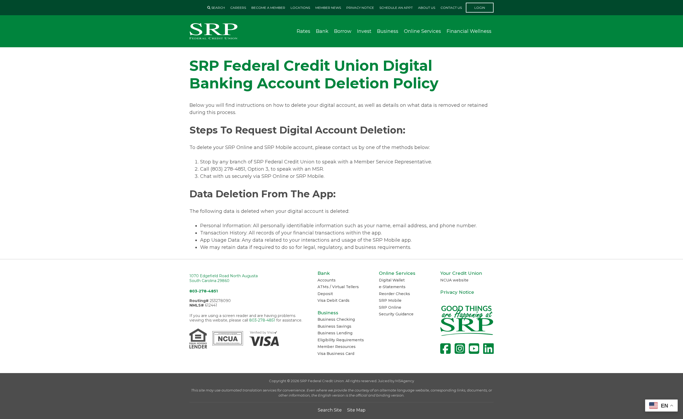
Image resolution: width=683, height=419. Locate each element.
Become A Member (268, 8)
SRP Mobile (390, 300)
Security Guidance (396, 314)
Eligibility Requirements (340, 340)
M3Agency (404, 381)
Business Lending (334, 333)
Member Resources (336, 346)
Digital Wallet (392, 280)
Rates (303, 31)
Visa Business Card (335, 353)
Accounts (326, 280)
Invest (364, 31)
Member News (328, 8)
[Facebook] (445, 349)
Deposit (325, 293)
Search (218, 8)
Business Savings (334, 326)
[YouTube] (474, 349)
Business (387, 31)
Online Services (422, 31)
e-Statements (392, 286)
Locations (300, 8)
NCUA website (454, 280)
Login (479, 8)
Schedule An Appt (396, 8)
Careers (238, 8)
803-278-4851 (203, 291)
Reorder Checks (394, 293)
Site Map (356, 410)
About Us (426, 8)
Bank (322, 31)
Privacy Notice (360, 8)
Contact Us (451, 8)
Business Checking (336, 319)
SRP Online (390, 307)
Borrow (342, 31)
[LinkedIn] (488, 349)
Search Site (330, 410)
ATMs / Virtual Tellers (338, 286)
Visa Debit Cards (333, 300)
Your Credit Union (461, 273)
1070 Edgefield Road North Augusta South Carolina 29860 (223, 278)
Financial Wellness (469, 31)
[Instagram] (460, 349)
